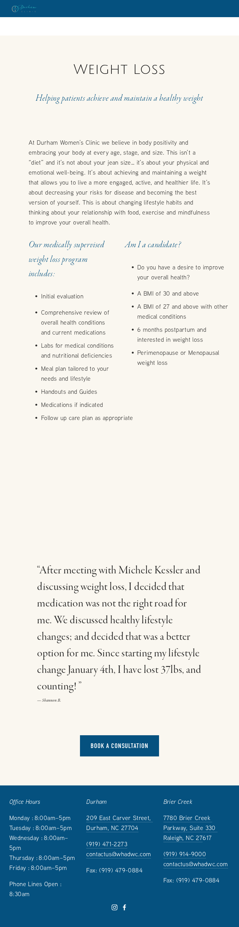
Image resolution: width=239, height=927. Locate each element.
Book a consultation (119, 746)
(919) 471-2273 (106, 844)
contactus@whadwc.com (118, 854)
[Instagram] (114, 907)
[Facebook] (124, 907)
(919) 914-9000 (184, 854)
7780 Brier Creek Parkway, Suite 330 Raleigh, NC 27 (190, 828)
